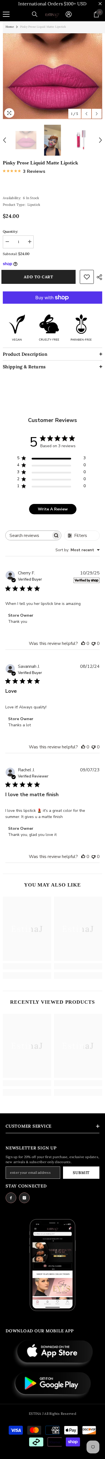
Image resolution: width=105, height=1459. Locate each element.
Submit (81, 1172)
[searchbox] (28, 535)
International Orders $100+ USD (52, 3)
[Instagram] (24, 1197)
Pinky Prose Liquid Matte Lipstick (40, 163)
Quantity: (10, 231)
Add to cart (40, 276)
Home (10, 27)
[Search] (34, 14)
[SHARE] (98, 277)
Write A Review (53, 509)
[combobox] (77, 550)
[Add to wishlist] (87, 277)
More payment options (52, 306)
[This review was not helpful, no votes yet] (93, 643)
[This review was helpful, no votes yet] (83, 643)
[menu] (6, 14)
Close (100, 4)
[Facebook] (11, 1197)
